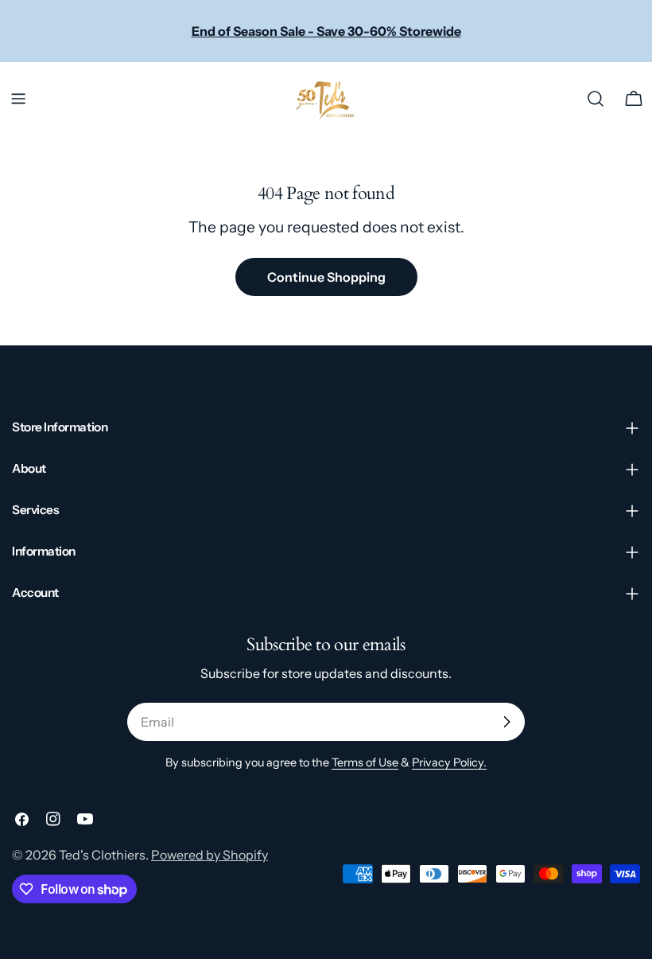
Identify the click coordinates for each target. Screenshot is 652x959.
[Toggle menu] (18, 99)
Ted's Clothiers (102, 855)
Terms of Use (365, 762)
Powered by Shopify (209, 855)
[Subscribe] (506, 722)
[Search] (595, 99)
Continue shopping (326, 277)
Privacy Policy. (449, 762)
